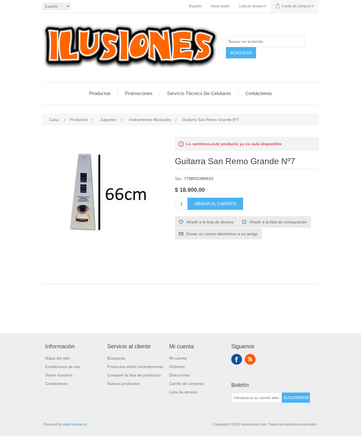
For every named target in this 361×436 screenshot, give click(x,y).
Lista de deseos (183, 392)
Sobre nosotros (58, 375)
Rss (250, 359)
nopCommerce (75, 424)
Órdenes (177, 366)
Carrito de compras (186, 383)
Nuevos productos (123, 383)
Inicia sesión (220, 6)
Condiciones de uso (62, 366)
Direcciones (179, 375)
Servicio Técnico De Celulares (199, 93)
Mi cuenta (178, 358)
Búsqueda (116, 358)
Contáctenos (258, 93)
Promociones (139, 93)
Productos (100, 93)
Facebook (236, 359)
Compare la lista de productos (134, 375)
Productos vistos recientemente (135, 366)
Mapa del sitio (57, 358)
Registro (195, 6)
